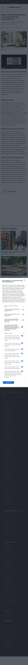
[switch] (22, 309)
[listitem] (14, 306)
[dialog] (14, 332)
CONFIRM (8, 382)
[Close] (25, 280)
